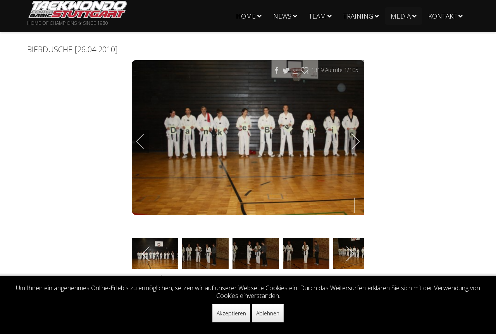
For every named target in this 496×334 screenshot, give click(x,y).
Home (246, 16)
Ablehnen (267, 313)
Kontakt (442, 16)
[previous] (145, 141)
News (282, 16)
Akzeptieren (231, 313)
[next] (350, 141)
